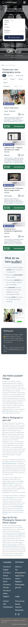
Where (5, 24)
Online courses (19, 75)
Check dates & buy (19, 126)
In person (10, 75)
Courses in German (7, 585)
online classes (9, 497)
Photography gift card (19, 585)
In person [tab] (6, 20)
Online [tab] (12, 20)
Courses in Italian (7, 591)
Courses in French (7, 574)
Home (2, 65)
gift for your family (7, 411)
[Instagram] (18, 614)
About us (18, 567)
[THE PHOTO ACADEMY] (10, 2)
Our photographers (20, 571)
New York (10, 535)
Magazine (18, 581)
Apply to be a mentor (19, 577)
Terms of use (19, 601)
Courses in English (7, 568)
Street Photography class (9, 463)
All (4, 75)
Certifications (8, 607)
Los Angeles (19, 535)
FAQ (4, 604)
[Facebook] (15, 614)
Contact (6, 601)
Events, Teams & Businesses (19, 607)
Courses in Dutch (7, 579)
